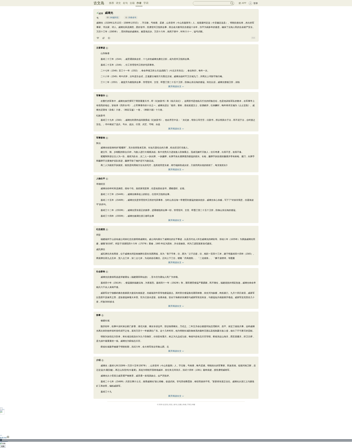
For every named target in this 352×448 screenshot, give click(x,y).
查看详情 (3, 438)
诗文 (118, 3)
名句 (125, 3)
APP (244, 3)
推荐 (111, 3)
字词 (145, 3)
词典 (3, 446)
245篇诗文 (114, 17)
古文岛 (99, 3)
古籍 (132, 3)
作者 (139, 3)
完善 (253, 38)
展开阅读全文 (174, 86)
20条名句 (132, 17)
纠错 (193, 405)
